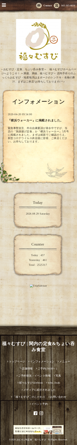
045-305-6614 (68, 5)
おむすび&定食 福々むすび (31, 439)
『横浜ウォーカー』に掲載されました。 (35, 120)
